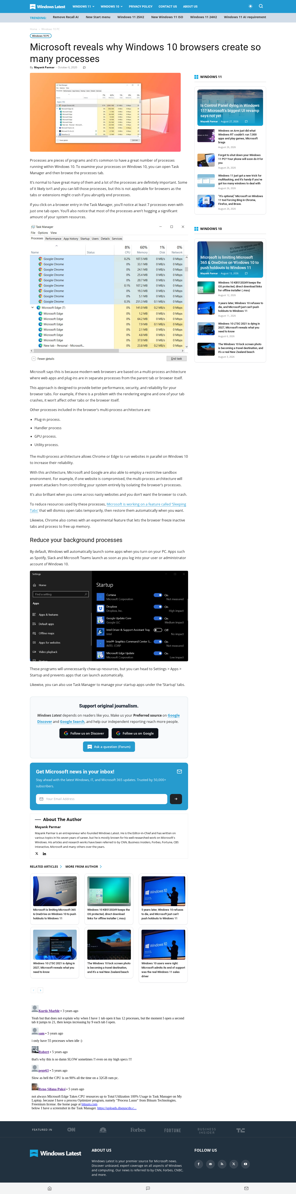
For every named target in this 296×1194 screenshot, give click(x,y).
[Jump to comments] (148, 1188)
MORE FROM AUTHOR (81, 866)
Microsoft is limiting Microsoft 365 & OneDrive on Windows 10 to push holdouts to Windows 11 (54, 914)
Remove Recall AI (66, 17)
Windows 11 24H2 (203, 17)
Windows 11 (82, 6)
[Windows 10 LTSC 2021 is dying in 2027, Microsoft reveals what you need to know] (55, 945)
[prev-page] (33, 990)
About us (190, 6)
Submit (176, 799)
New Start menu (98, 17)
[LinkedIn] (46, 853)
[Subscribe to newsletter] (246, 1188)
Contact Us (168, 6)
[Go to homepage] (49, 1188)
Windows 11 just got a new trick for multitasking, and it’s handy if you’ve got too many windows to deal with (240, 179)
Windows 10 (110, 6)
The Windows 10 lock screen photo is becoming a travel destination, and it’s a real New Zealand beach (108, 968)
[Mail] (210, 1164)
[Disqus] (109, 1057)
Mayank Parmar (44, 67)
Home (33, 29)
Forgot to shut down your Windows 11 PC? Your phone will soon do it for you (240, 158)
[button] (261, 7)
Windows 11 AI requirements (246, 17)
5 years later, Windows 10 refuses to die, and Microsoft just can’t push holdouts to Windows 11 (162, 914)
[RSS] (222, 1164)
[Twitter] (39, 853)
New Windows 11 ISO (167, 17)
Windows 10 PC (40, 35)
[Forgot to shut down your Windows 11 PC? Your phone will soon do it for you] (206, 160)
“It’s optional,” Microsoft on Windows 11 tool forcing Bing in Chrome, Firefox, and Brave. (240, 200)
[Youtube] (245, 1164)
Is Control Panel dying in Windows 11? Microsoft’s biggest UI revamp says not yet (229, 110)
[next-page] (40, 990)
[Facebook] (198, 1164)
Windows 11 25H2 (130, 17)
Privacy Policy (141, 6)
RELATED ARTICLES (44, 866)
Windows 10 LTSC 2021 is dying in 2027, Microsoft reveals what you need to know (54, 968)
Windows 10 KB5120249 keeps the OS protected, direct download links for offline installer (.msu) (108, 914)
